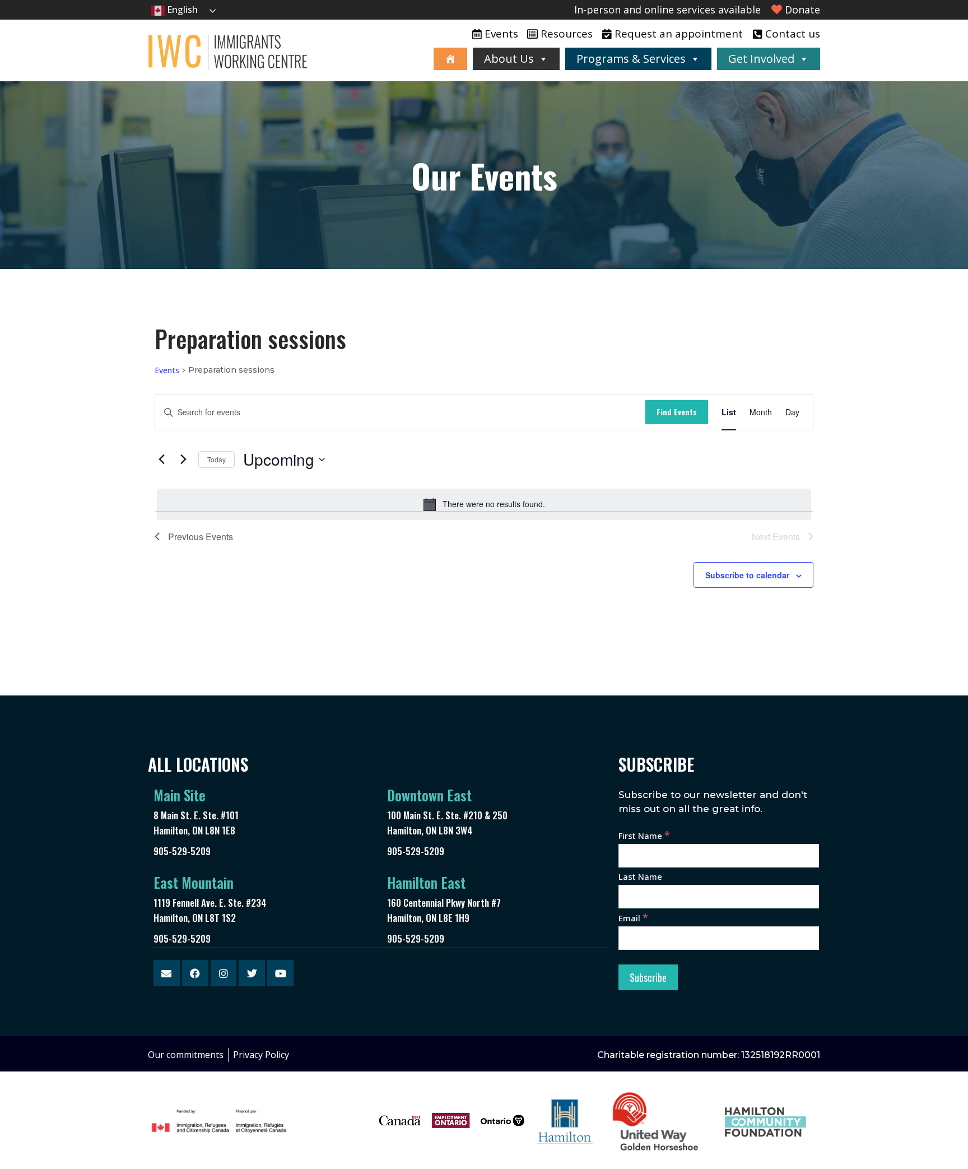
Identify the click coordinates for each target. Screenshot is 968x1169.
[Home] (450, 59)
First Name (644, 835)
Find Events (677, 412)
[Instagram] (224, 973)
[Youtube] (280, 973)
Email (633, 918)
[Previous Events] (161, 459)
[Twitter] (252, 973)
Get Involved (761, 58)
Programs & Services (631, 58)
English (181, 9)
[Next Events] (183, 459)
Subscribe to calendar (747, 575)
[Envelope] (166, 973)
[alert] (484, 504)
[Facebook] (195, 973)
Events (167, 370)
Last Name (640, 876)
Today (216, 459)
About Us (509, 58)
